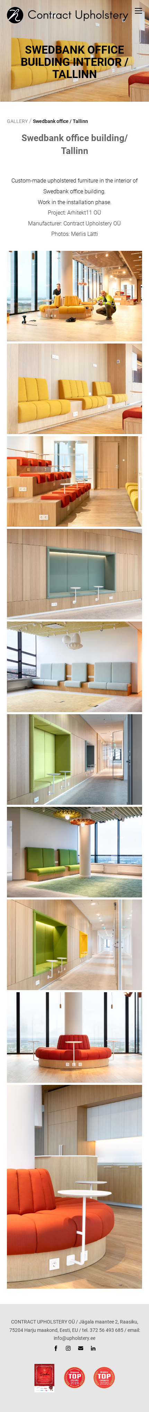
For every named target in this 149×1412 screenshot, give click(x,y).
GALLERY (17, 121)
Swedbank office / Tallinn (60, 121)
